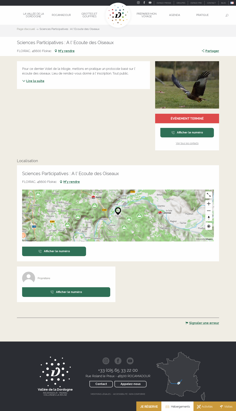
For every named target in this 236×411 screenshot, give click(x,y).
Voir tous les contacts (187, 143)
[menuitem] (34, 15)
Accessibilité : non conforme (129, 394)
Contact (101, 384)
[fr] (232, 3)
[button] (232, 3)
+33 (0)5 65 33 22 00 (118, 370)
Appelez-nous (131, 384)
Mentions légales (101, 394)
